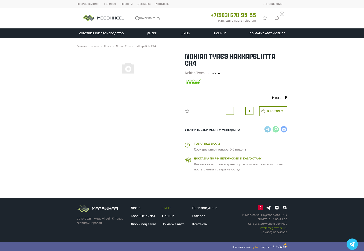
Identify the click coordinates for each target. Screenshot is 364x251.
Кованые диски (143, 216)
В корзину (275, 111)
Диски (152, 33)
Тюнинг (220, 33)
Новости (127, 3)
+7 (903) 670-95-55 (233, 15)
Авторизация (273, 3)
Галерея (110, 3)
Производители (88, 3)
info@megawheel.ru (273, 228)
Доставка (144, 3)
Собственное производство (101, 33)
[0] (277, 19)
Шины (185, 33)
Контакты (162, 3)
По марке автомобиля (267, 33)
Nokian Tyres (195, 73)
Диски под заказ (144, 224)
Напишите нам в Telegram (237, 20)
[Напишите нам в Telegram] (352, 244)
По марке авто (173, 224)
